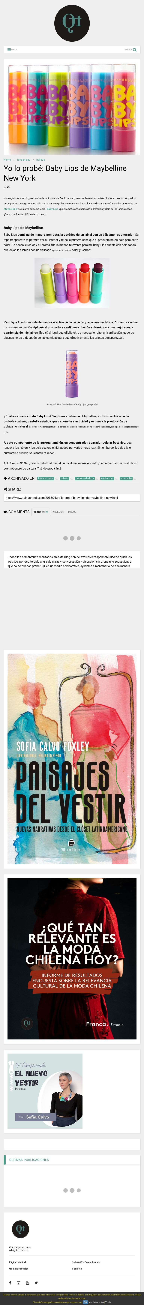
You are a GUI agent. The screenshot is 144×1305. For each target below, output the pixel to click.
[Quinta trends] (72, 41)
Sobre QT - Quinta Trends (86, 1262)
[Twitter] (36, 1283)
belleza (40, 159)
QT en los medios (18, 1268)
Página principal (17, 1262)
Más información (96, 1302)
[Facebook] (10, 1283)
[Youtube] (27, 1283)
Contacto (77, 1268)
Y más (108, 1302)
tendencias (23, 159)
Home (7, 159)
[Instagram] (18, 1283)
